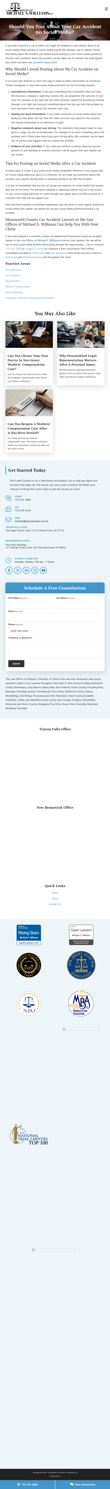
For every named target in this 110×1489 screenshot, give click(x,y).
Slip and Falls (12, 281)
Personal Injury (13, 269)
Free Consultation (85, 1484)
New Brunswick (58, 253)
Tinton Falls (38, 253)
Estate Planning (13, 292)
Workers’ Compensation (17, 286)
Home (55, 892)
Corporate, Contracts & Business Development (29, 297)
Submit (16, 663)
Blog (55, 898)
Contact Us (55, 904)
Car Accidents (12, 275)
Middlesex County (32, 257)
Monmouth (11, 257)
